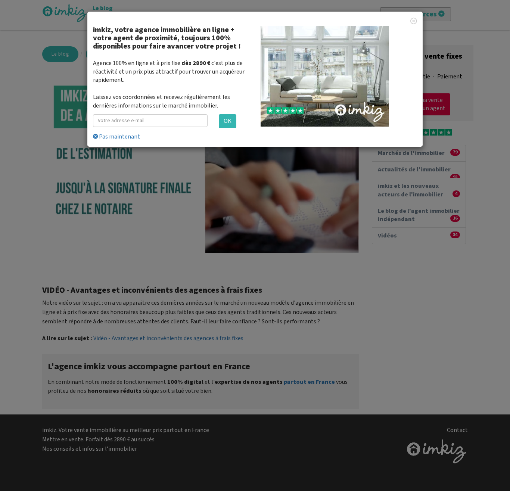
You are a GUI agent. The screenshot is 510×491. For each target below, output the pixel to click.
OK (227, 121)
